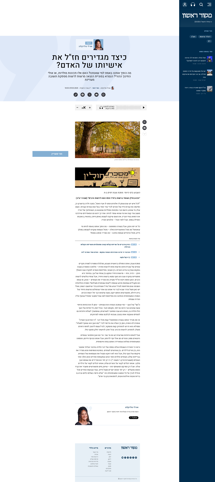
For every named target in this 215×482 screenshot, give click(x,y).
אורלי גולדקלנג (85, 46)
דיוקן (109, 459)
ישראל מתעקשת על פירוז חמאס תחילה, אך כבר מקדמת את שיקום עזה (194, 74)
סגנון (109, 466)
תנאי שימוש (94, 464)
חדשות (109, 452)
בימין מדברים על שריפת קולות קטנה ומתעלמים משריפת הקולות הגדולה (105, 245)
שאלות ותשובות (93, 466)
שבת (109, 464)
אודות (96, 454)
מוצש (109, 461)
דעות (89, 43)
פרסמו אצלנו (94, 459)
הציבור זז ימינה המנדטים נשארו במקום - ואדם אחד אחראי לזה (105, 252)
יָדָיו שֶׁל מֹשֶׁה (125, 257)
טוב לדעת (108, 471)
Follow (134, 417)
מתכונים (108, 468)
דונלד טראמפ (205, 36)
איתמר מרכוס (202, 64)
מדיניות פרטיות (93, 461)
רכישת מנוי (94, 457)
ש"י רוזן (203, 94)
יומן (110, 457)
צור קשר (95, 452)
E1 (209, 41)
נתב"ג (193, 36)
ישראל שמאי (202, 80)
